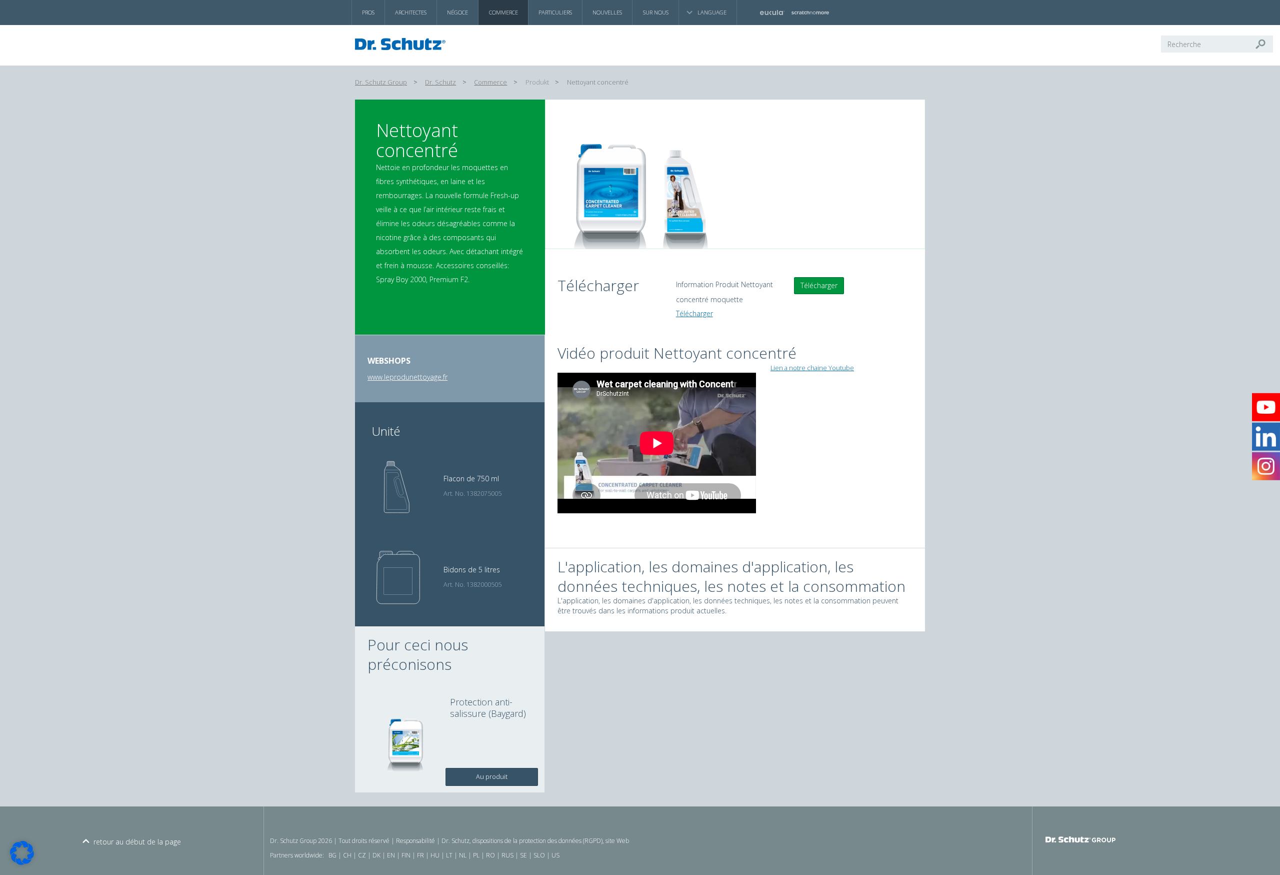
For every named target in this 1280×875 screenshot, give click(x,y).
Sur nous (655, 12)
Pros (368, 12)
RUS (508, 855)
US (556, 855)
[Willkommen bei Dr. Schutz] (403, 44)
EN (391, 855)
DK (376, 855)
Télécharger (819, 285)
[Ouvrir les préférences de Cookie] (22, 862)
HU (435, 855)
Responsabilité (415, 840)
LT (449, 855)
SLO (539, 855)
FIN (406, 855)
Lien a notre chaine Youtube (812, 368)
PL (476, 855)
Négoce (457, 12)
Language (712, 12)
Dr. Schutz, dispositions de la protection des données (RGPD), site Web (535, 840)
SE (523, 855)
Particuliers (555, 12)
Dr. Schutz (440, 82)
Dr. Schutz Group (381, 82)
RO (490, 855)
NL (462, 855)
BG (332, 855)
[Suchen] (1264, 44)
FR (420, 855)
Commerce (503, 12)
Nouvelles (607, 12)
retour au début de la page (137, 841)
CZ (362, 855)
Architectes (410, 12)
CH (347, 855)
